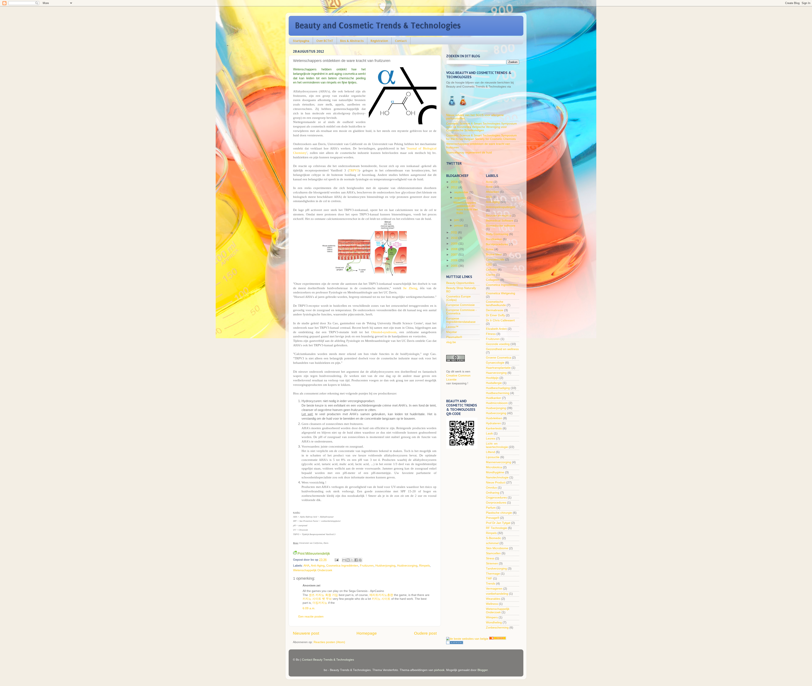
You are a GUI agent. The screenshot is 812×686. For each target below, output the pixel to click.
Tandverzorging (496, 568)
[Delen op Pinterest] (360, 560)
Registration (379, 41)
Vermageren (494, 588)
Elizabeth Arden (496, 328)
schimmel (492, 543)
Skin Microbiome (497, 548)
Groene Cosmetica (498, 357)
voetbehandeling (497, 593)
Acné (489, 186)
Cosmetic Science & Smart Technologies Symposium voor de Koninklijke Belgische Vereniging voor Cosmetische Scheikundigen (481, 127)
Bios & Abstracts (352, 41)
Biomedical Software (499, 220)
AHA (306, 565)
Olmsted (376, 332)
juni (457, 220)
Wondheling (494, 622)
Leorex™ (452, 327)
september (461, 192)
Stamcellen (493, 553)
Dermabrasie (494, 310)
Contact (401, 41)
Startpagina (301, 41)
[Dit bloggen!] (348, 560)
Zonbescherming (497, 627)
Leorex (490, 438)
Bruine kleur (494, 254)
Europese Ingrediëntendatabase (461, 320)
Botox (490, 249)
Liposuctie (492, 457)
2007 (454, 254)
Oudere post (425, 633)
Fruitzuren (367, 565)
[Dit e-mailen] (344, 560)
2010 (454, 238)
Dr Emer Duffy (495, 315)
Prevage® (492, 517)
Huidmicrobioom (497, 403)
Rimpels (424, 565)
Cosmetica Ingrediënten (342, 565)
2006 (454, 260)
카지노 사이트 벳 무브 (317, 598)
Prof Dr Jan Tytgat (498, 522)
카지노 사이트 (381, 598)
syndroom (389, 332)
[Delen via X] (352, 560)
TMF (489, 578)
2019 (454, 181)
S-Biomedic (493, 538)
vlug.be (451, 342)
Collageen (492, 279)
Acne (489, 181)
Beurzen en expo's (498, 215)
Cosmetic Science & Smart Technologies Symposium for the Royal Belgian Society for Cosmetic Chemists (481, 137)
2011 (454, 232)
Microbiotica (494, 467)
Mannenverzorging (498, 462)
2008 (454, 249)
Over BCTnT (324, 41)
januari (459, 225)
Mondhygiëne (495, 472)
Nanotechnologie (497, 477)
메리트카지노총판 (381, 595)
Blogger (482, 670)
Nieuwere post (306, 633)
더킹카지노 (320, 602)
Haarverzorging (496, 372)
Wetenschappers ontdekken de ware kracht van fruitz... (465, 208)
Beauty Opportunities (460, 283)
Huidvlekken (494, 418)
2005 (454, 265)
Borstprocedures (497, 244)
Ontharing (492, 492)
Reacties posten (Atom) (329, 642)
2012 (454, 187)
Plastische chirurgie (499, 512)
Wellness (492, 603)
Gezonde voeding (498, 344)
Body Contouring (497, 234)
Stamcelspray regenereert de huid (469, 152)
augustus (460, 197)
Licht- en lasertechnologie (497, 445)
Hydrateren (493, 423)
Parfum (491, 507)
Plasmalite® (454, 337)
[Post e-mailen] (336, 559)
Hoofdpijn (492, 377)
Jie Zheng (410, 288)
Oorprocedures (496, 502)
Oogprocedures (496, 497)
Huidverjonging (385, 565)
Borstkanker (494, 239)
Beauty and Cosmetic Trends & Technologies (378, 25)
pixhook (439, 670)
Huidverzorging (407, 565)
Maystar (451, 332)
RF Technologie (496, 528)
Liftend (490, 452)
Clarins (490, 274)
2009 (454, 243)
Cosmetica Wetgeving (500, 293)
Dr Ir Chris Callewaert (500, 320)
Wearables (493, 598)
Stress (490, 558)
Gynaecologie (495, 362)
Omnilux (491, 487)
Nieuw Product (495, 482)
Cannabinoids (495, 259)
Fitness (491, 333)
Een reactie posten (311, 616)
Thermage (493, 573)
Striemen (492, 563)
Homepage (367, 633)
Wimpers (492, 617)
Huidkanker (493, 398)
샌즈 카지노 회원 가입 (323, 595)
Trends (490, 583)
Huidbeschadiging (498, 388)
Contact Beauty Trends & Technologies (328, 659)
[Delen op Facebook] (356, 560)
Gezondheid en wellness (502, 349)
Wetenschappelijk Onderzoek (312, 570)
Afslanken (492, 191)
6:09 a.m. (309, 608)
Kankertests (494, 428)
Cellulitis (491, 269)
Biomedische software (500, 225)
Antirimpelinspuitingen (500, 207)
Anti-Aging (318, 565)
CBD (489, 264)
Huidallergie (494, 383)
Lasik (489, 433)
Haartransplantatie (498, 367)
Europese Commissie (460, 305)
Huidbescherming (497, 393)
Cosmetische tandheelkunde (496, 303)
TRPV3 (354, 170)
